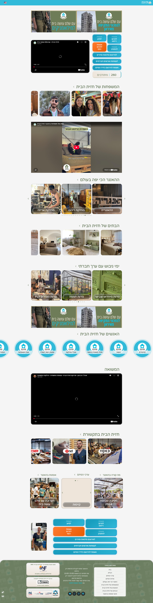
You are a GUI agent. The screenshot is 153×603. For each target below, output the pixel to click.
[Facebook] (83, 594)
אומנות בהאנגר (48, 475)
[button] (28, 199)
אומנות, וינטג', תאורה (47, 352)
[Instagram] (79, 594)
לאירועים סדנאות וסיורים (107, 55)
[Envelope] (70, 594)
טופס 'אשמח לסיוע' (75, 583)
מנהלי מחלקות (71, 352)
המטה (118, 352)
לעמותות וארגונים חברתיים (107, 61)
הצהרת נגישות (76, 590)
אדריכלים (48, 574)
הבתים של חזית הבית (100, 225)
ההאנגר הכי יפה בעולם (99, 179)
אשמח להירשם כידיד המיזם (106, 67)
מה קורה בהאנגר (111, 475)
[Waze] (74, 594)
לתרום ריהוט (114, 39)
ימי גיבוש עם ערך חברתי (98, 266)
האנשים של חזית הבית (99, 334)
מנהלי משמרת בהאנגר (95, 352)
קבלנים (43, 574)
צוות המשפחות (23, 352)
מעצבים (37, 574)
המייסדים (142, 352)
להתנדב (114, 48)
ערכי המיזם (83, 474)
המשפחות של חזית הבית (97, 86)
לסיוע (99, 38)
